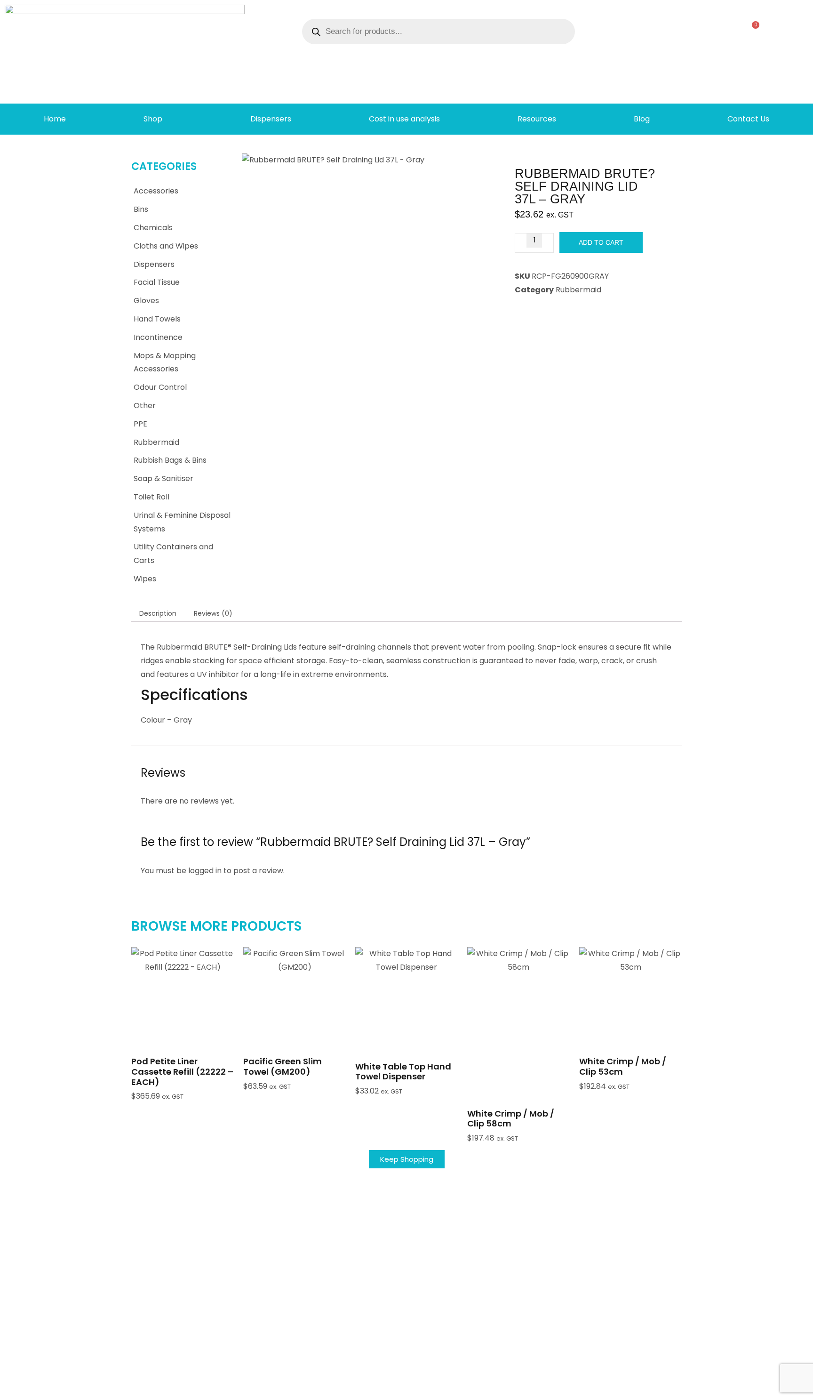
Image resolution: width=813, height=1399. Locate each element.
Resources (537, 118)
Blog (642, 118)
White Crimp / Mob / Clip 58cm (510, 1119)
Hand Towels (157, 319)
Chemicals (153, 227)
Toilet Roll (151, 496)
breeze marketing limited (145, 1387)
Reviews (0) (213, 613)
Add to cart (601, 242)
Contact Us (748, 118)
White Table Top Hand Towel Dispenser (403, 1072)
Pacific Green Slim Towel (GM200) (282, 1066)
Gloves (146, 300)
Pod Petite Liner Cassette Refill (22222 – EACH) (182, 1071)
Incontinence (158, 337)
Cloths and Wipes (166, 246)
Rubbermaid (156, 442)
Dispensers (270, 118)
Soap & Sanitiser (163, 478)
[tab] (157, 613)
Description (157, 613)
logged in (205, 870)
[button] (182, 1020)
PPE (140, 423)
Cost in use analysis (404, 118)
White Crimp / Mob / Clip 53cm (622, 1066)
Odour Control (160, 387)
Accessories (156, 190)
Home (55, 118)
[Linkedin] (735, 1388)
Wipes (145, 578)
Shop (152, 118)
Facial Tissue (157, 282)
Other (145, 405)
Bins (141, 209)
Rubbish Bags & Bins (170, 460)
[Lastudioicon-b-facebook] (720, 1388)
